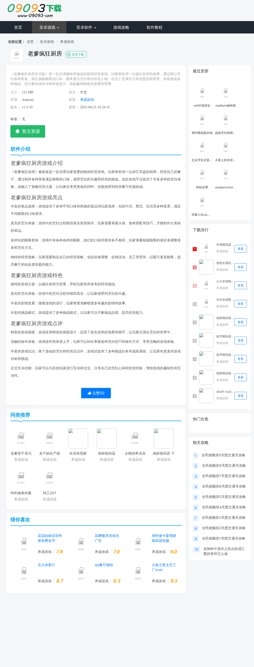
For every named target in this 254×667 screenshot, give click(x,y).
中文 (83, 92)
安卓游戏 (48, 27)
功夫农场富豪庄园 (225, 299)
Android (27, 100)
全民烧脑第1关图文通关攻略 (223, 538)
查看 (241, 249)
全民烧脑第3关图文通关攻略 (224, 517)
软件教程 (154, 27)
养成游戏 (67, 41)
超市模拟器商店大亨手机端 (225, 336)
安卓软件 (85, 27)
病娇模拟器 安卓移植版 (225, 318)
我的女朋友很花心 (225, 263)
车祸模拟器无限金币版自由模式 (225, 244)
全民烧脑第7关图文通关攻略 (224, 476)
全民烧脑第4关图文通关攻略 (224, 507)
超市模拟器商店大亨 (225, 354)
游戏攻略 (121, 27)
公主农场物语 (225, 281)
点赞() (97, 393)
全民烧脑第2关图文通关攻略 (224, 528)
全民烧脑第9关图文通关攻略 (223, 455)
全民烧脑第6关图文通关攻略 (224, 486)
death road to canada (225, 391)
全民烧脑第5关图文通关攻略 (224, 496)
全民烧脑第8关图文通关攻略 (224, 465)
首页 (18, 27)
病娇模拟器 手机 (225, 373)
